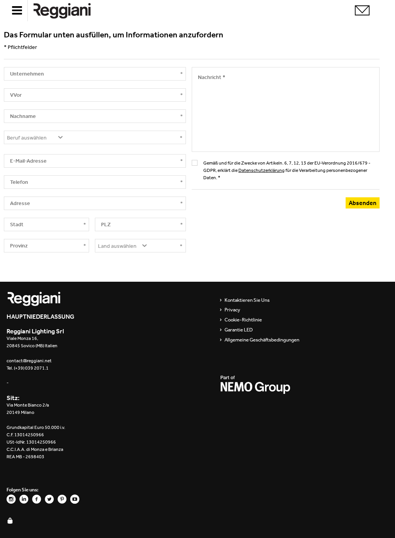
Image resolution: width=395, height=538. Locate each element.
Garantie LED (239, 330)
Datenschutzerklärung (261, 170)
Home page (68, 10)
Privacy (232, 310)
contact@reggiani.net (29, 361)
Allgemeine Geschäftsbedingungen (262, 340)
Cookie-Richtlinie (243, 320)
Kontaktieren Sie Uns (247, 300)
